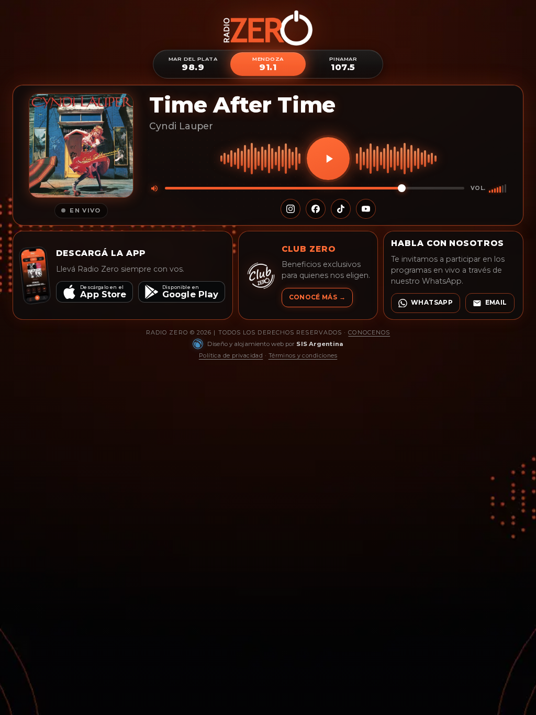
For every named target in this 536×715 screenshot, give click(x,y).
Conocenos (369, 332)
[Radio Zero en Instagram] (290, 209)
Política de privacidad (231, 355)
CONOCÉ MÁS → (317, 297)
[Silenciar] (154, 188)
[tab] (192, 64)
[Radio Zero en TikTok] (341, 209)
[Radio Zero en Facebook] (316, 209)
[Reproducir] (328, 158)
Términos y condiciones (303, 355)
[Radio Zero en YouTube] (366, 209)
